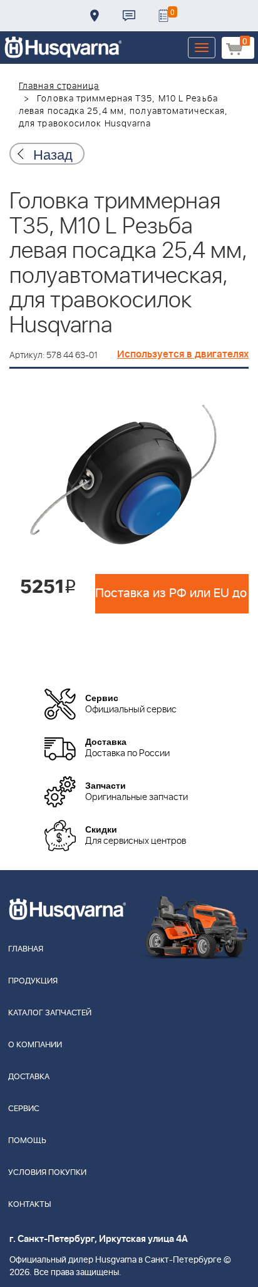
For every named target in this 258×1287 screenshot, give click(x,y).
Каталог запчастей (49, 1013)
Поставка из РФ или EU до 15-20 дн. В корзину (172, 593)
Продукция (33, 981)
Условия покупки (47, 1173)
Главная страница (59, 86)
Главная (25, 949)
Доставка (94, 15)
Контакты (129, 15)
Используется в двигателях (183, 354)
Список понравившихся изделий (163, 15)
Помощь (27, 1141)
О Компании (35, 1045)
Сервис (23, 1109)
